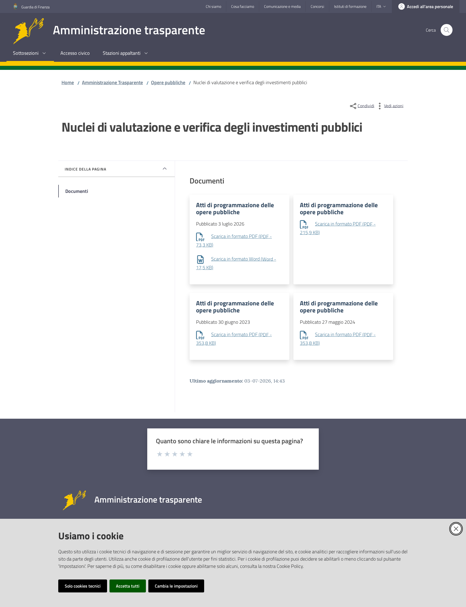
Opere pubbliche (168, 82)
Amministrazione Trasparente (112, 82)
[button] (446, 29)
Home (67, 82)
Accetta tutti (127, 586)
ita (378, 6)
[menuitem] (30, 53)
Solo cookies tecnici (83, 586)
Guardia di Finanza (35, 7)
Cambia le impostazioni (176, 586)
